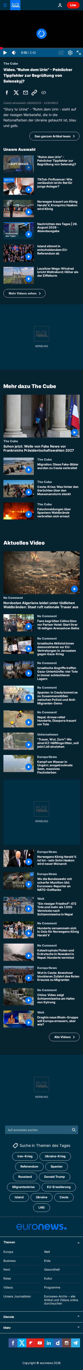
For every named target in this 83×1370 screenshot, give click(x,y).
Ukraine (41, 1197)
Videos (8, 1287)
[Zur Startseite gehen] (15, 5)
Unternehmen (47, 734)
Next (6, 1269)
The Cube (10, 441)
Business (9, 1260)
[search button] (74, 1130)
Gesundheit (52, 1269)
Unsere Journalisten (17, 1296)
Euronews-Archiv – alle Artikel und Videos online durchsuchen (61, 1299)
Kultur (48, 1278)
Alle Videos (62, 1037)
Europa (8, 1251)
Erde (47, 1260)
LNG (42, 1207)
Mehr (7, 1327)
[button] (24, 293)
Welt (40, 898)
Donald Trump (54, 1176)
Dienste (8, 1317)
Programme (52, 1287)
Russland (25, 1176)
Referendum (29, 1166)
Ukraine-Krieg (55, 1156)
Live (73, 5)
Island (19, 1197)
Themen (9, 1242)
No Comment (13, 597)
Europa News (47, 756)
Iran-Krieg (25, 1156)
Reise (7, 1278)
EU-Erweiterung (59, 1187)
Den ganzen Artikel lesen (53, 136)
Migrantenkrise (23, 1187)
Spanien (57, 1166)
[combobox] (41, 1130)
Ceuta (64, 1197)
